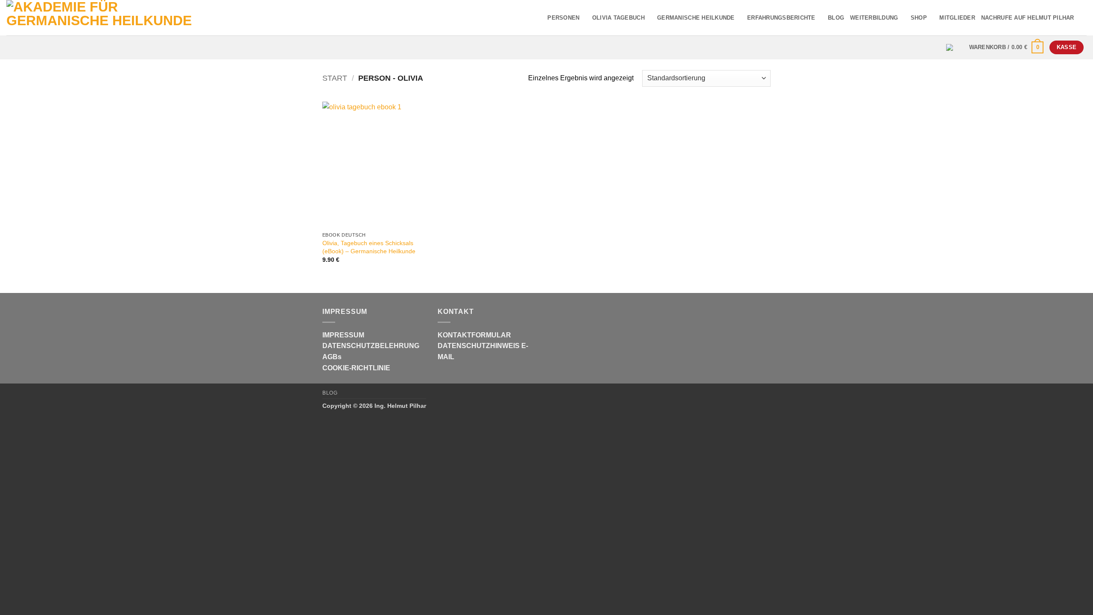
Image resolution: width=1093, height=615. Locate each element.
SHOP (919, 18)
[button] (1006, 47)
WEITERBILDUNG (874, 18)
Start (334, 77)
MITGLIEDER (957, 18)
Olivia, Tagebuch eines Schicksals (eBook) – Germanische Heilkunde (368, 247)
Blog (329, 393)
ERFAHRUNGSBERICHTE (781, 18)
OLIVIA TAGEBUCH (618, 18)
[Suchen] (1083, 17)
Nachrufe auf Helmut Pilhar (1027, 18)
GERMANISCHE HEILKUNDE (695, 18)
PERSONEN (563, 18)
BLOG (836, 18)
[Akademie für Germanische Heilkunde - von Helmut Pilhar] (116, 17)
